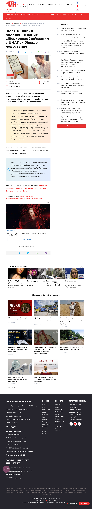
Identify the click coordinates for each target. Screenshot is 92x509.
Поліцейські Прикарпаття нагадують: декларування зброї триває (18, 349)
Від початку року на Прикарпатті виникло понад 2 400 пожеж (19, 379)
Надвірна (66, 14)
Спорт (44, 431)
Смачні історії (59, 421)
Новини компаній (45, 427)
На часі (57, 414)
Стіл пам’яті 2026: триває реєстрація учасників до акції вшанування (45, 379)
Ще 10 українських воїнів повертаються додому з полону (43, 320)
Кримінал (45, 419)
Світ (81, 14)
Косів (59, 14)
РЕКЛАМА (70, 4)
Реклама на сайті (74, 407)
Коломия (52, 14)
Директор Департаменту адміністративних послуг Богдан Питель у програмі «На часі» (26, 188)
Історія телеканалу (75, 404)
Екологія (45, 414)
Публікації (40, 4)
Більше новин (72, 126)
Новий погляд (59, 416)
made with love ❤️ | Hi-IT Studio (46, 500)
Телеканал (50, 4)
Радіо (61, 4)
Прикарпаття (25, 14)
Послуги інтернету (75, 414)
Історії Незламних (58, 408)
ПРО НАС (8, 18)
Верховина (35, 14)
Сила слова (59, 411)
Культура (45, 422)
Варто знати (46, 409)
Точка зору (59, 426)
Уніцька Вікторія (14, 82)
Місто (44, 433)
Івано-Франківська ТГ (28, 247)
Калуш (44, 14)
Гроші (44, 412)
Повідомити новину (75, 419)
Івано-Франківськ (12, 14)
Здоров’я (45, 417)
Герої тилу (58, 404)
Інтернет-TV (73, 417)
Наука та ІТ (46, 424)
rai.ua (9, 10)
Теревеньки (59, 424)
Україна (74, 14)
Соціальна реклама (75, 412)
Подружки (58, 419)
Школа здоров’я (58, 429)
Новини (31, 4)
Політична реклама (75, 409)
